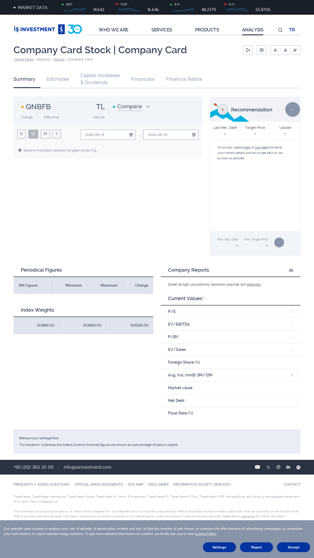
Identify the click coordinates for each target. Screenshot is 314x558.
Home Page (23, 59)
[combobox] (131, 108)
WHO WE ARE (113, 30)
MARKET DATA (32, 7)
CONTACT (292, 484)
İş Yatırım (48, 30)
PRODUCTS (207, 30)
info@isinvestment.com (87, 467)
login (247, 147)
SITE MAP (136, 484)
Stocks (59, 59)
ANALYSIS (252, 30)
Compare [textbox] (129, 106)
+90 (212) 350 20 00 (33, 467)
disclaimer (248, 516)
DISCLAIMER (158, 484)
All (291, 270)
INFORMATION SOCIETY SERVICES (202, 484)
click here (261, 147)
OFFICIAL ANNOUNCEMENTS (99, 484)
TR (292, 30)
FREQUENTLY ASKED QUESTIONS (41, 484)
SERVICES (161, 30)
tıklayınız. (254, 284)
